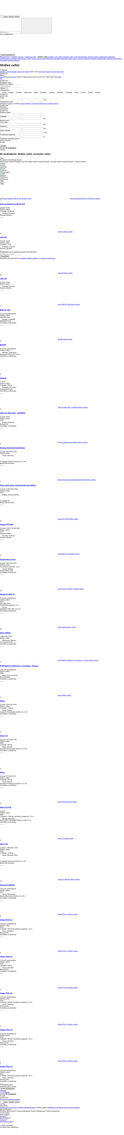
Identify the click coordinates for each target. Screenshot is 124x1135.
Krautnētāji (13, 59)
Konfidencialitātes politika (26, 1107)
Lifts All (3, 237)
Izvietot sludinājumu (7, 1088)
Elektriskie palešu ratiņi (68, 59)
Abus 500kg (5, 633)
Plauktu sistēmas (13, 60)
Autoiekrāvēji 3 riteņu (24, 59)
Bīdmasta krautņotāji (53, 59)
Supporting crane (8, 559)
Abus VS (4, 736)
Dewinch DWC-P (7, 594)
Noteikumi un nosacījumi (8, 1107)
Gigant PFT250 (6, 524)
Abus (2, 701)
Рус (4, 1104)
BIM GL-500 (5, 310)
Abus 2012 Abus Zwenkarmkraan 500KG (18, 485)
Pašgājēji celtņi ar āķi (70, 57)
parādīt (3, 146)
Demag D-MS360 (7, 885)
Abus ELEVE (5, 807)
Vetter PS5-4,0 (6, 957)
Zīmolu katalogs (74, 1107)
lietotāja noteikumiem (47, 258)
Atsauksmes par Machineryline (57, 1107)
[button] (62, 44)
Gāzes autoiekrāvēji (39, 59)
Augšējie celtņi (53, 57)
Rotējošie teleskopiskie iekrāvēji (101, 59)
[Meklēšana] (36, 26)
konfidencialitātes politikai (29, 258)
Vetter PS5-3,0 (6, 920)
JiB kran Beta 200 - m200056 (12, 413)
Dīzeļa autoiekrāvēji (101, 57)
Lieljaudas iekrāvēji (83, 59)
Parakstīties (5, 256)
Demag (3, 378)
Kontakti (17, 1099)
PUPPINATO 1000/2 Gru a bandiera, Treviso (19, 666)
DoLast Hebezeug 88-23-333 (12, 204)
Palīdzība (10, 1099)
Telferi (60, 57)
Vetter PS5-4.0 (6, 1067)
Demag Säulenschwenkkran (12, 448)
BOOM (3, 345)
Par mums (3, 1099)
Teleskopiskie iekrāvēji (85, 57)
